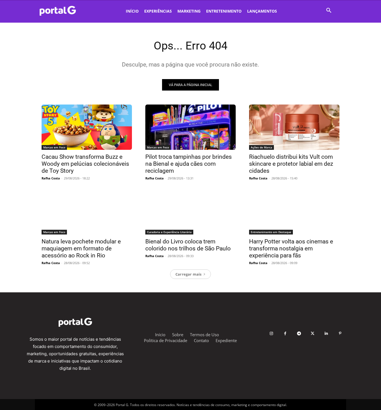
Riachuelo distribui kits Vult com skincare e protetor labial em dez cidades (291, 163)
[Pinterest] (340, 333)
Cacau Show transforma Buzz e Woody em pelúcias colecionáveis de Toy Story (85, 163)
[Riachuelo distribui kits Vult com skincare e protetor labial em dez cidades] (294, 127)
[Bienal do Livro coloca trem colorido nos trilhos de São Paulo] (190, 211)
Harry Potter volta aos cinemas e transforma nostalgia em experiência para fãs (291, 248)
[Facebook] (285, 333)
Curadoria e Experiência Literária (169, 232)
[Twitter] (312, 333)
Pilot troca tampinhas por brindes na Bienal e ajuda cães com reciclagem (188, 163)
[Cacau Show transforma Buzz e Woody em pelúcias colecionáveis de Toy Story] (87, 127)
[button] (329, 10)
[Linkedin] (326, 333)
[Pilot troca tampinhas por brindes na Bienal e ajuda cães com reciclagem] (190, 127)
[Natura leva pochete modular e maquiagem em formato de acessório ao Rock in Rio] (87, 211)
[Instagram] (271, 333)
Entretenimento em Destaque (271, 232)
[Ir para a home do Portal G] (75, 322)
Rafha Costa (51, 178)
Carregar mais (188, 274)
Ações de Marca (261, 147)
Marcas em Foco (54, 147)
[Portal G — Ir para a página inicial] (65, 11)
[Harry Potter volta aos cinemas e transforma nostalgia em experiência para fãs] (294, 211)
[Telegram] (298, 333)
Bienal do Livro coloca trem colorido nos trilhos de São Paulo (188, 245)
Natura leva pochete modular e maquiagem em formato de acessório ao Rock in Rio (81, 248)
